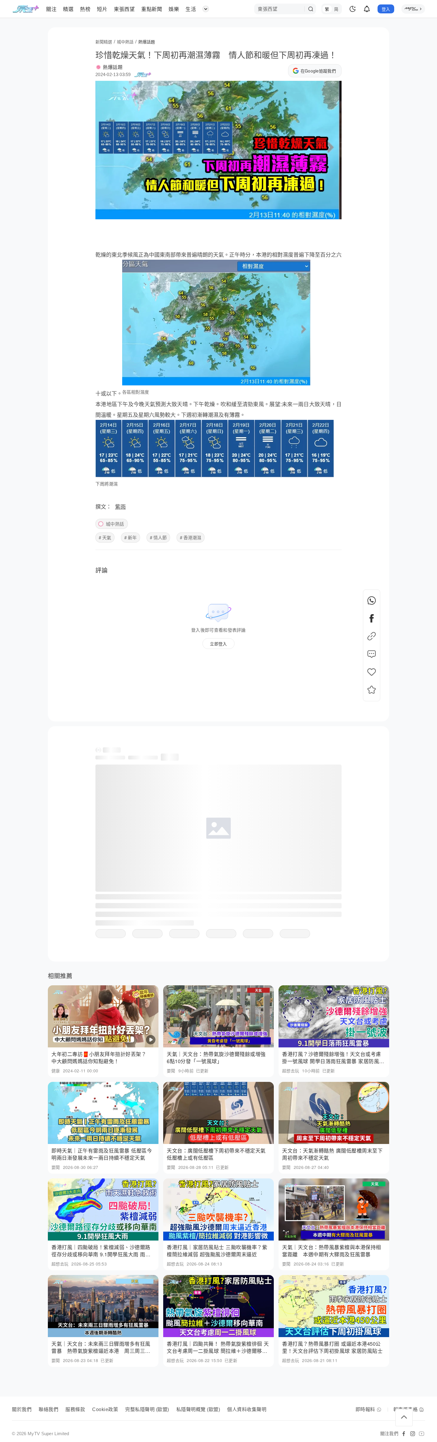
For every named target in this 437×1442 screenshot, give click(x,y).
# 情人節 (158, 537)
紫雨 (120, 506)
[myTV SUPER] (413, 9)
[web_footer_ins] (412, 1433)
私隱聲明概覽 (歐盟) (198, 1409)
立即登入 (218, 644)
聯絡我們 (48, 1409)
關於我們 (22, 1409)
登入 (386, 9)
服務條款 (75, 1409)
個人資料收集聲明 (246, 1409)
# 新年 (130, 537)
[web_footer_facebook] (403, 1433)
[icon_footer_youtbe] (421, 1433)
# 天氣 (105, 537)
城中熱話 (115, 524)
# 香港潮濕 (190, 537)
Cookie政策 (105, 1409)
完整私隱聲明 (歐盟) (147, 1409)
